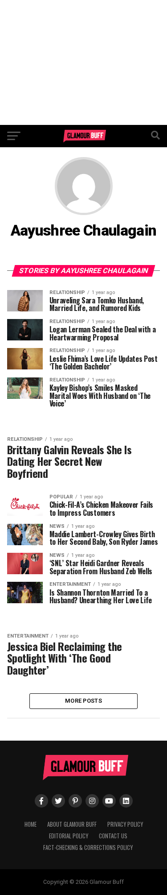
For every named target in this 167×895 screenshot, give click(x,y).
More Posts (83, 700)
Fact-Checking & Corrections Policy (88, 847)
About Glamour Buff (72, 824)
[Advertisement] (83, 62)
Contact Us (113, 836)
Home (30, 824)
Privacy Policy (125, 824)
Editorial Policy (68, 836)
